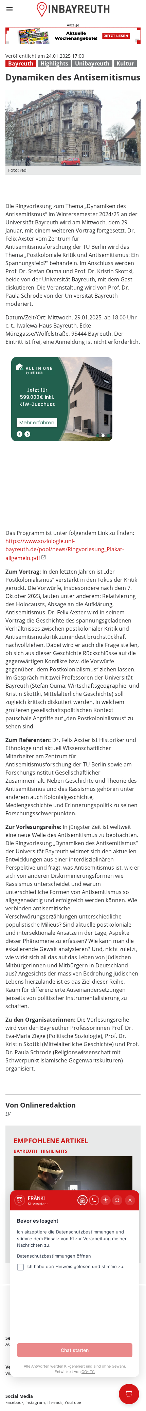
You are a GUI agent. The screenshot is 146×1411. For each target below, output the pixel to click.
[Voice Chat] (94, 1200)
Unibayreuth (92, 63)
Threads (54, 1402)
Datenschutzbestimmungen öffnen (54, 1256)
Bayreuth (21, 63)
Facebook (14, 1402)
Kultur (125, 63)
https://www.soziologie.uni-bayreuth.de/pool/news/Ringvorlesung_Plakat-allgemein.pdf (64, 549)
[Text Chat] (82, 1200)
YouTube (73, 1402)
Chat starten (75, 1350)
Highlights (54, 63)
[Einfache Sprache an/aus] (106, 1200)
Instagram (35, 1402)
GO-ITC (88, 1371)
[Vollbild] (117, 1200)
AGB (9, 1344)
